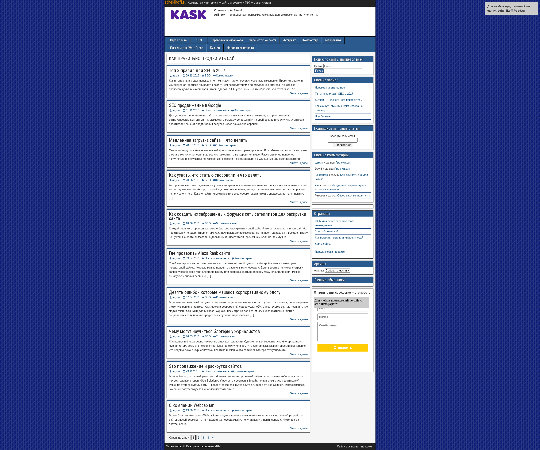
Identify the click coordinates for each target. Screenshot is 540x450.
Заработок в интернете (227, 40)
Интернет (289, 40)
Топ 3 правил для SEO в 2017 (197, 70)
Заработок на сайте (262, 40)
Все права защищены (359, 446)
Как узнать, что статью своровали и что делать (215, 175)
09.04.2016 (192, 258)
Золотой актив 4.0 (326, 231)
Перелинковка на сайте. (330, 251)
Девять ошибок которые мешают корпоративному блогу (224, 292)
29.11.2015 (192, 371)
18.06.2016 (192, 223)
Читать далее (299, 93)
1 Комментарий (226, 145)
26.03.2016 (192, 336)
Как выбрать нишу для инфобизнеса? (339, 237)
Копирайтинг (333, 40)
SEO (199, 40)
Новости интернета (240, 48)
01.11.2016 (192, 110)
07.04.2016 (192, 297)
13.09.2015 (192, 410)
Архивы (319, 270)
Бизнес (215, 48)
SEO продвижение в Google (195, 105)
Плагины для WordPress (186, 48)
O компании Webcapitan (191, 405)
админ (176, 75)
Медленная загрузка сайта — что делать (208, 140)
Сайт (340, 446)
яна (317, 185)
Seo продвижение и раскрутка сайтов (205, 366)
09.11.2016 (192, 75)
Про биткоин (323, 116)
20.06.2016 (192, 180)
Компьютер (310, 40)
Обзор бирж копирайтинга (353, 195)
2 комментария (225, 336)
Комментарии (224, 75)
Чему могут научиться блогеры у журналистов (214, 331)
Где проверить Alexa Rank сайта (199, 253)
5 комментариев (226, 223)
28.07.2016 (192, 145)
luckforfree (321, 174)
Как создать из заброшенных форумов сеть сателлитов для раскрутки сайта (237, 216)
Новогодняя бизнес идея (330, 87)
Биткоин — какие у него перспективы (338, 99)
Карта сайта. (178, 40)
